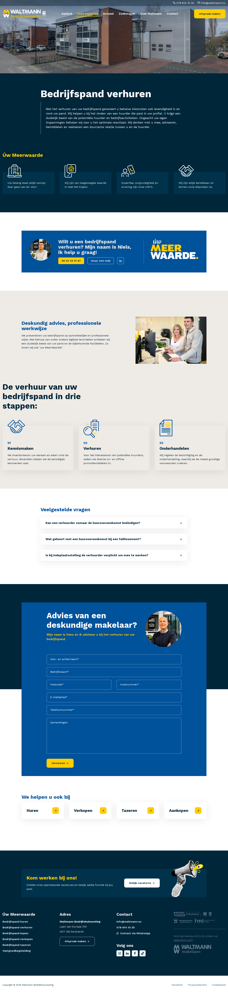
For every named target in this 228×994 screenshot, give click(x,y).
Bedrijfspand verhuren (17, 927)
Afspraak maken (209, 13)
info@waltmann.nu (212, 2)
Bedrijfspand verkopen (18, 939)
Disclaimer (177, 985)
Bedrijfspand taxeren (17, 945)
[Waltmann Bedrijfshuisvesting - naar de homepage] (22, 13)
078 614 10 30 (185, 2)
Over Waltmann (151, 13)
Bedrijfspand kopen (15, 933)
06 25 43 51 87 (71, 260)
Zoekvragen (127, 13)
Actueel (108, 13)
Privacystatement (197, 985)
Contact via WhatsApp (135, 933)
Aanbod (67, 13)
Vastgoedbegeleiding (17, 950)
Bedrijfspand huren (15, 921)
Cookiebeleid (218, 985)
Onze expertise (87, 13)
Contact (172, 13)
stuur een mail (100, 260)
